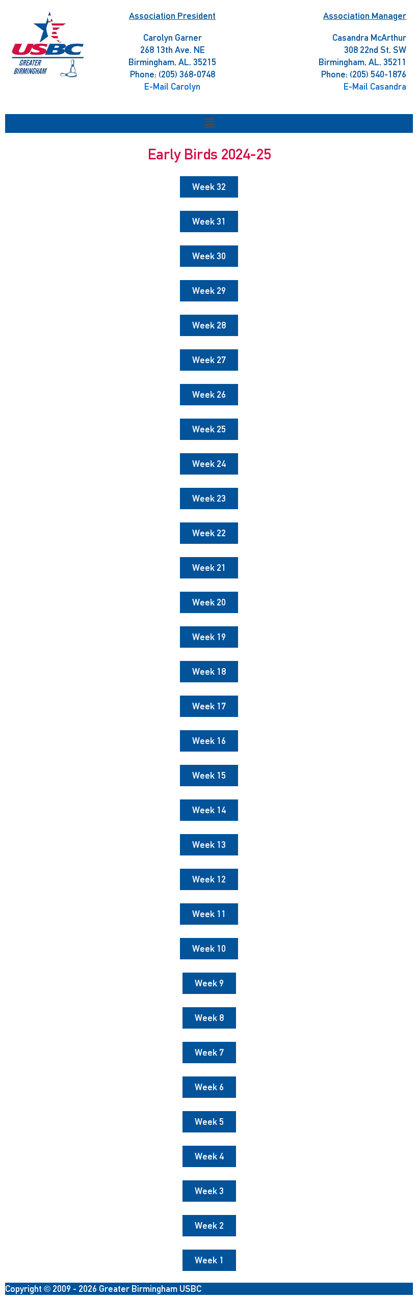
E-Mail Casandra (375, 86)
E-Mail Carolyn (172, 86)
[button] (209, 123)
